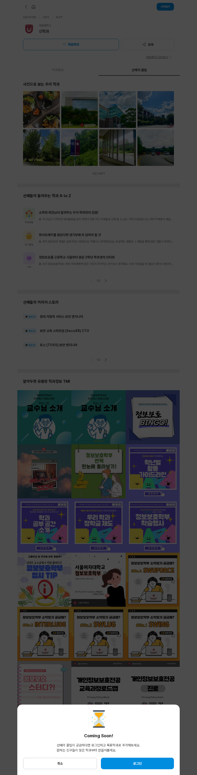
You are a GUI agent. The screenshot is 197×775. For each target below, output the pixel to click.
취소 (60, 763)
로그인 (137, 763)
